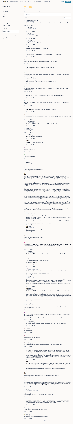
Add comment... (28, 14)
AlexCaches (28, 328)
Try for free (68, 1)
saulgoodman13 (29, 241)
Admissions (5, 16)
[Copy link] (40, 11)
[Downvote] (27, 11)
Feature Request (6, 23)
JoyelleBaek (30, 251)
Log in (62, 1)
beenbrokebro (30, 348)
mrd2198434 (28, 166)
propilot (29, 46)
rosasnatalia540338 (30, 303)
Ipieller (29, 33)
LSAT (4, 14)
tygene (29, 134)
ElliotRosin (30, 268)
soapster (28, 335)
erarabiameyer (31, 321)
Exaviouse (30, 27)
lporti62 (29, 159)
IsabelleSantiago (29, 407)
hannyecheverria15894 (30, 59)
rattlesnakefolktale (30, 71)
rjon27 (29, 276)
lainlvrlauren (30, 107)
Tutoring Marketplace (7, 25)
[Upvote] (24, 11)
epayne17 (28, 414)
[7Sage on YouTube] (3, 38)
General (4, 21)
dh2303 (27, 173)
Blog (15, 37)
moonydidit (28, 342)
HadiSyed (28, 372)
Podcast (10, 37)
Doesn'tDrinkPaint (31, 212)
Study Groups (5, 18)
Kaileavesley (28, 128)
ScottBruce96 (30, 64)
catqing (27, 389)
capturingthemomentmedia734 (32, 20)
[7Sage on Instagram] (7, 38)
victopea (30, 40)
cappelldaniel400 (31, 77)
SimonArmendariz (31, 121)
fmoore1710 (28, 234)
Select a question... (6, 31)
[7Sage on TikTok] (5, 38)
